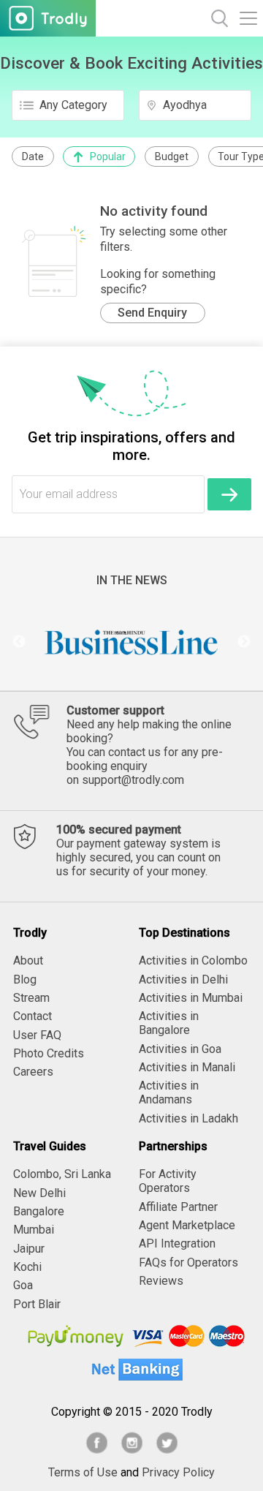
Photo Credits (48, 1053)
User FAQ (37, 1035)
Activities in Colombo (193, 960)
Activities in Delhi (183, 979)
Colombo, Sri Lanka (62, 1174)
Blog (25, 979)
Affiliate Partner (178, 1207)
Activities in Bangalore (169, 1023)
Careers (33, 1072)
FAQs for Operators (188, 1262)
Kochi (27, 1267)
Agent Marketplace (187, 1225)
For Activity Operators (168, 1181)
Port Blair (37, 1304)
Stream (31, 998)
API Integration (177, 1243)
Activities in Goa (180, 1049)
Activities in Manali (187, 1067)
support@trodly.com (133, 780)
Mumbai (33, 1230)
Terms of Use (83, 1472)
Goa (23, 1285)
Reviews (161, 1281)
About (28, 960)
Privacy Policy (178, 1472)
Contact (32, 1016)
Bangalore (38, 1211)
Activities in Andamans (169, 1092)
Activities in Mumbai (191, 998)
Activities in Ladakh (188, 1118)
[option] (131, 642)
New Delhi (39, 1193)
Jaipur (29, 1249)
